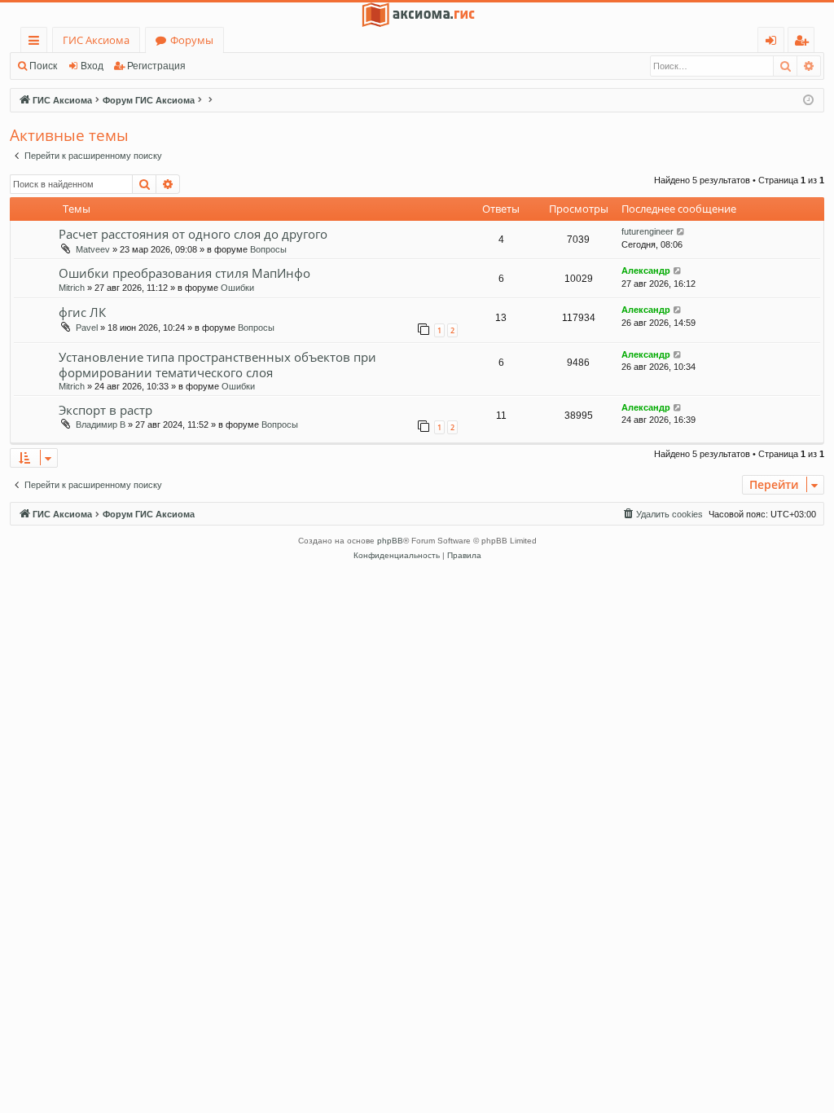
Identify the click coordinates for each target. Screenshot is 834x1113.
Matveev (93, 249)
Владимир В (100, 424)
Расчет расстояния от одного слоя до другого (193, 234)
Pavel (87, 327)
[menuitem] (662, 514)
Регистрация (156, 66)
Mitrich (72, 288)
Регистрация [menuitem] (804, 43)
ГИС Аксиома (96, 40)
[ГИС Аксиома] (417, 14)
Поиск (43, 66)
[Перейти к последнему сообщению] (681, 232)
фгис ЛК (82, 312)
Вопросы (268, 249)
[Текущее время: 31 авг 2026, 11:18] (808, 100)
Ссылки (37, 43)
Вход (92, 66)
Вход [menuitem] (774, 43)
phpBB (390, 540)
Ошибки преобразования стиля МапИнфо (184, 273)
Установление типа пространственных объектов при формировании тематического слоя (217, 365)
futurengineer (647, 231)
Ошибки (237, 288)
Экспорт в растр (105, 410)
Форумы (191, 40)
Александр (645, 270)
